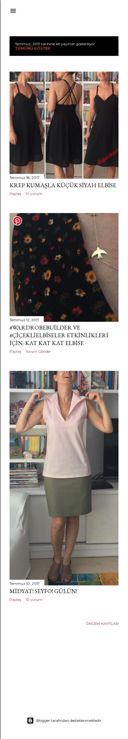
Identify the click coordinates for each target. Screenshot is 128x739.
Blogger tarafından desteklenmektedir (68, 720)
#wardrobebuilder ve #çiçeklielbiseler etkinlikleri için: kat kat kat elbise (59, 335)
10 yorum (34, 193)
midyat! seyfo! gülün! (43, 591)
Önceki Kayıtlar (102, 623)
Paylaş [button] (15, 193)
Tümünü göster (32, 48)
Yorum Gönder (38, 351)
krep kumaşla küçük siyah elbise (63, 185)
